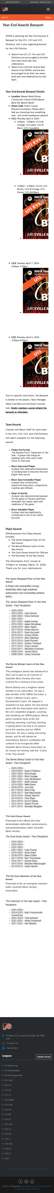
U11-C (7, 1094)
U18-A (7, 1148)
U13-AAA (9, 1099)
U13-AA (8, 1104)
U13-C (7, 1119)
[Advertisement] (27, 984)
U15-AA (8, 1124)
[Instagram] (32, 1181)
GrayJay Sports (12, 2)
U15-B (7, 1133)
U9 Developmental (13, 1075)
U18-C (7, 1153)
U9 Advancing (11, 1065)
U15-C (4, 17)
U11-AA (8, 1080)
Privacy (36, 1189)
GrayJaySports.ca (29, 1186)
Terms (29, 1189)
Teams (48, 17)
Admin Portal (44, 1056)
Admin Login (45, 2)
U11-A (7, 1085)
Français (34, 2)
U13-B (7, 1114)
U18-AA (8, 1143)
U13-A (7, 1109)
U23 (6, 1158)
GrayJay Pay (20, 1189)
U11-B (7, 1089)
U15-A (7, 1129)
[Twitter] (26, 1181)
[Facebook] (20, 1181)
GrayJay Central (43, 1186)
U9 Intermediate (12, 1070)
